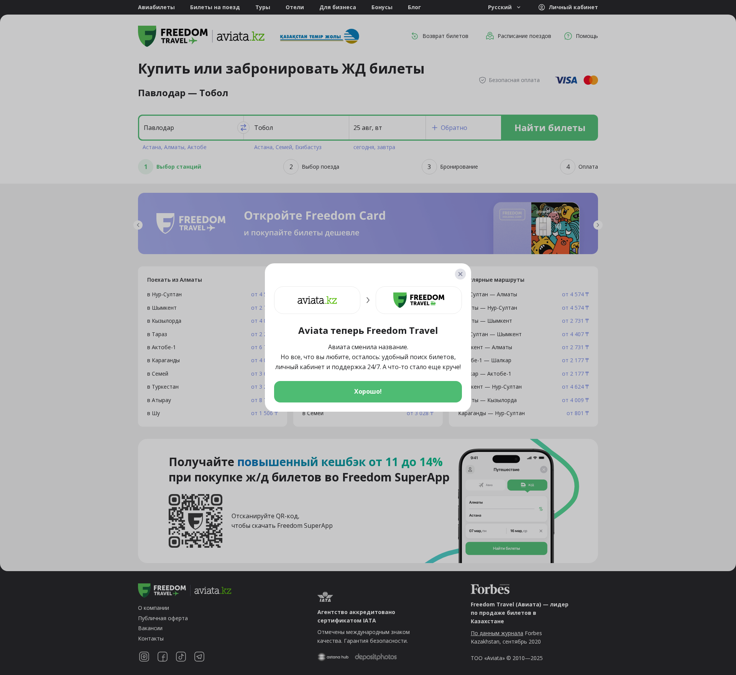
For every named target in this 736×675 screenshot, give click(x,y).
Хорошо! (368, 391)
